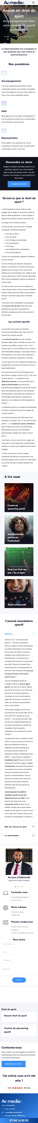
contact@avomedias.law (13, 1112)
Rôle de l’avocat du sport (16, 827)
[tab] (19, 634)
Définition (9, 634)
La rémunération (12, 835)
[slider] (17, 1088)
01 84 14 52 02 (10, 1109)
